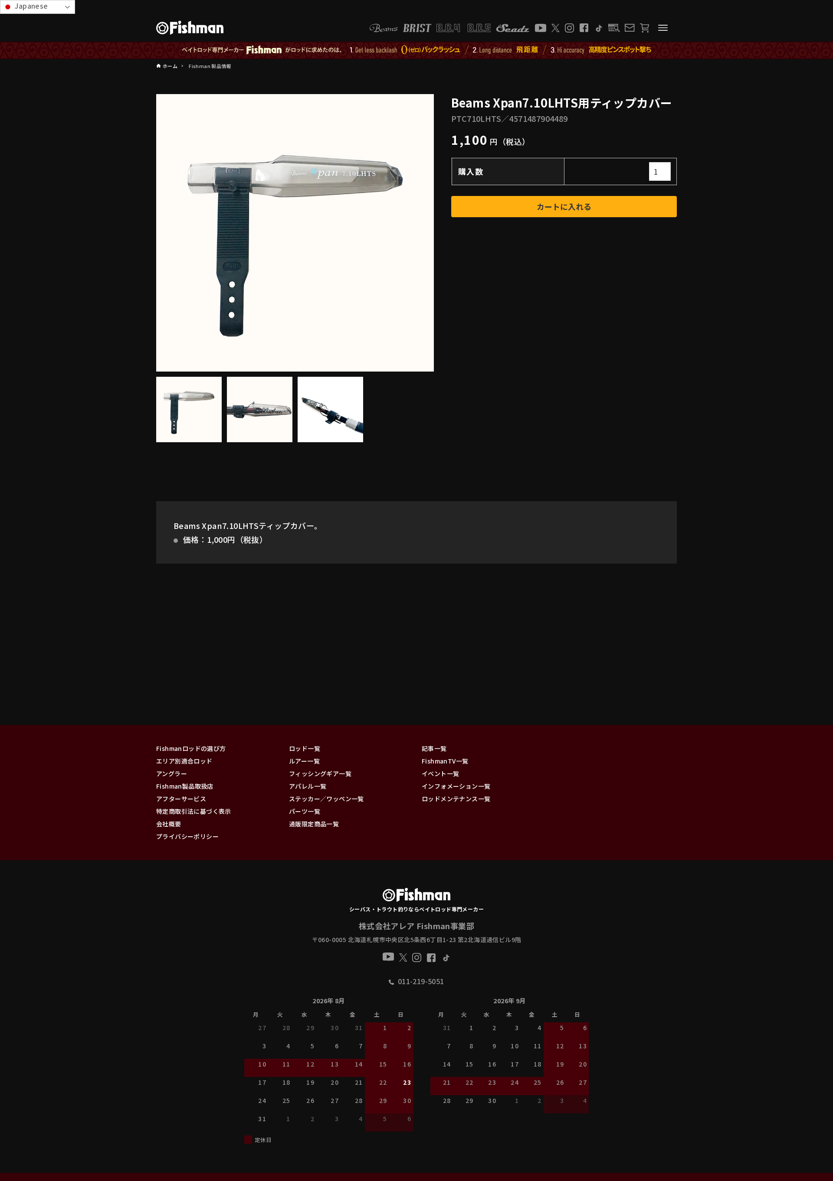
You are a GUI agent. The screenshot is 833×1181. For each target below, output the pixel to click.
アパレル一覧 (307, 786)
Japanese (30, 5)
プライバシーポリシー (187, 836)
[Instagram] (569, 28)
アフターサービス (181, 798)
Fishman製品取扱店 (184, 786)
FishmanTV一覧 (445, 761)
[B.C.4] (463, 28)
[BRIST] (417, 28)
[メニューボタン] (663, 28)
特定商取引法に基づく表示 (193, 811)
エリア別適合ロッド (184, 761)
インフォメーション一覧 (456, 786)
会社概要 (168, 823)
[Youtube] (540, 28)
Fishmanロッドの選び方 (191, 748)
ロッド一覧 (304, 748)
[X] (555, 28)
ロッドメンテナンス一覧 (456, 798)
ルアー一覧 (304, 761)
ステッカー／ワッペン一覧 (326, 798)
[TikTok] (598, 28)
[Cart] (644, 28)
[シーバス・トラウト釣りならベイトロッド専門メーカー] (416, 896)
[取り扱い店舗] (614, 28)
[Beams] (383, 28)
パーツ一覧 (304, 811)
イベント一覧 (440, 773)
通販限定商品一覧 (314, 823)
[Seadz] (513, 28)
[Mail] (629, 28)
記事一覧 (434, 748)
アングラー (171, 773)
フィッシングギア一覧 (320, 773)
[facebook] (584, 27)
